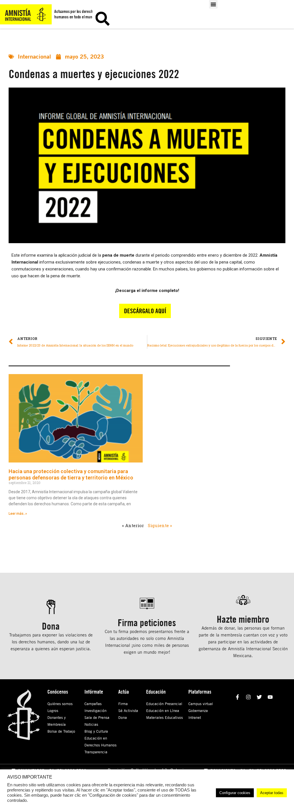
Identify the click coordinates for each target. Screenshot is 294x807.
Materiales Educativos (164, 717)
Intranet (194, 717)
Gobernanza (198, 710)
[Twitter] (259, 696)
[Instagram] (248, 696)
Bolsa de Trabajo (61, 731)
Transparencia (95, 752)
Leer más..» (18, 514)
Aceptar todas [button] (271, 793)
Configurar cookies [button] (234, 793)
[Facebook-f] (237, 696)
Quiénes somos (60, 703)
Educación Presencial (164, 703)
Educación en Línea (162, 710)
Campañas (93, 703)
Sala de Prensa (96, 717)
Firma (123, 703)
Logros (52, 710)
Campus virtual (200, 703)
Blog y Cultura (96, 731)
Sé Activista (128, 710)
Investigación (95, 710)
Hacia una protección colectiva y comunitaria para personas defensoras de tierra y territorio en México (71, 474)
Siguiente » (160, 525)
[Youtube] (270, 696)
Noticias (91, 724)
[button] (213, 4)
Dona (122, 717)
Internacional (34, 56)
